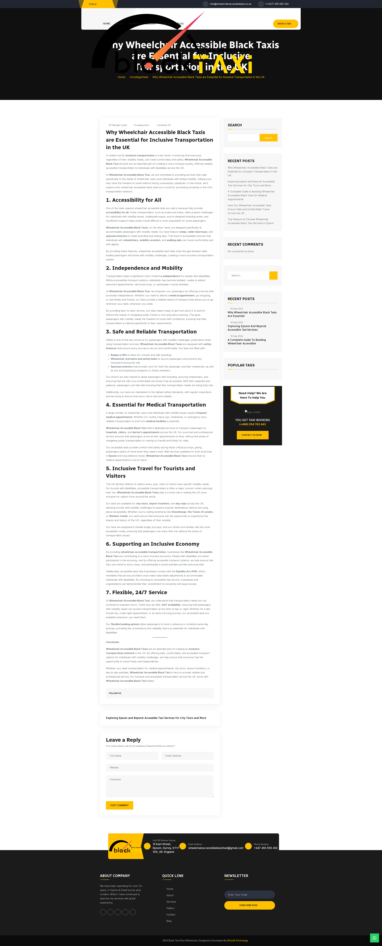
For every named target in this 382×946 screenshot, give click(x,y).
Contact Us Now (251, 435)
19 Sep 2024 (237, 308)
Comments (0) (164, 125)
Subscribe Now (248, 905)
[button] (374, 937)
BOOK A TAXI (284, 23)
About (119, 23)
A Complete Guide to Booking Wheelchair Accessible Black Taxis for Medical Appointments (251, 195)
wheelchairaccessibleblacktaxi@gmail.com (215, 848)
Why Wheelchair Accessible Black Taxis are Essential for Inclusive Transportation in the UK (252, 171)
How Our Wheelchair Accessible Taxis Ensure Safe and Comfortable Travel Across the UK (249, 209)
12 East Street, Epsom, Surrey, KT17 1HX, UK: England (166, 847)
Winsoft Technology (237, 940)
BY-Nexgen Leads (118, 125)
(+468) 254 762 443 (252, 424)
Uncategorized (141, 125)
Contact (166, 23)
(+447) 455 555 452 (277, 3)
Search (235, 125)
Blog (180, 23)
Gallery (150, 23)
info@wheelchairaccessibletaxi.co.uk (230, 3)
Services (134, 23)
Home (106, 23)
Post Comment (120, 805)
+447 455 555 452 (266, 848)
